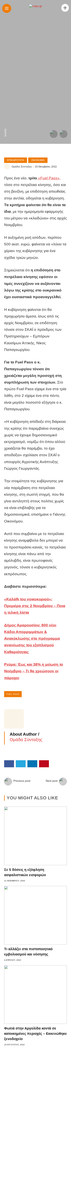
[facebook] (5, 124)
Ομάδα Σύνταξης (22, 166)
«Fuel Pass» (48, 178)
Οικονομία (38, 160)
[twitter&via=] (5, 115)
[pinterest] (5, 99)
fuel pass (13, 694)
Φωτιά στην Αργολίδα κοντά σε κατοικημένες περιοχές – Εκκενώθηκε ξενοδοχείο (35, 1033)
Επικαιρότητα (15, 160)
